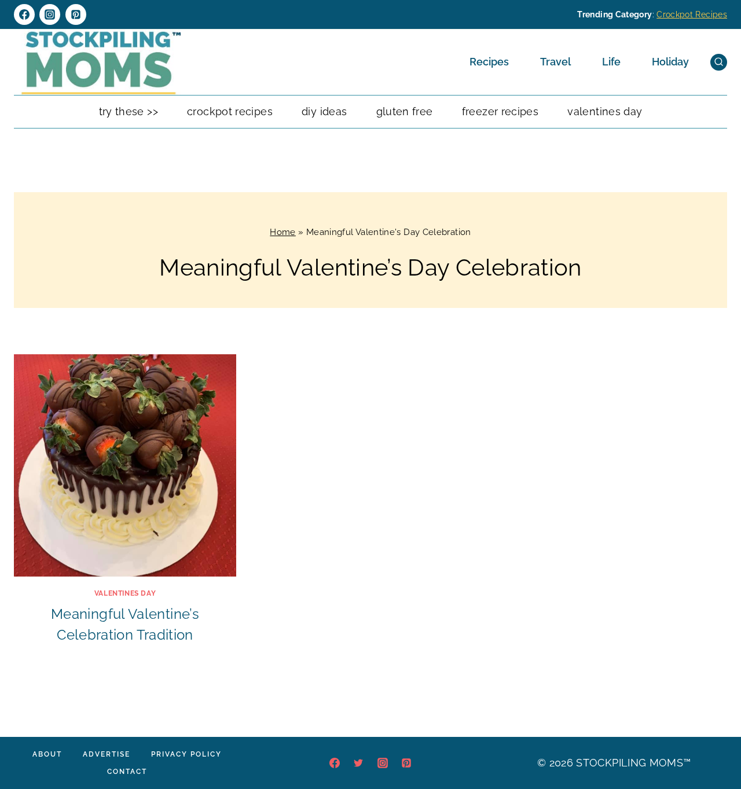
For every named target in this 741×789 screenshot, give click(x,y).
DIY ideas (324, 111)
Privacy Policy (186, 754)
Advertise (106, 754)
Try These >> (128, 111)
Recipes (489, 62)
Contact (127, 772)
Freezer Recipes (500, 111)
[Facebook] (24, 14)
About (47, 754)
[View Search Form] (718, 62)
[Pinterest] (75, 14)
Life (611, 62)
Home (282, 232)
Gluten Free (404, 111)
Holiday (670, 62)
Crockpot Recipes (691, 14)
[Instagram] (49, 14)
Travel (555, 62)
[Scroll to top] (714, 745)
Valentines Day (604, 111)
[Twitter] (358, 763)
